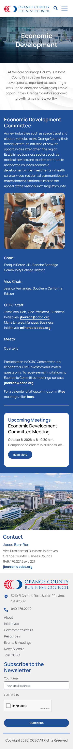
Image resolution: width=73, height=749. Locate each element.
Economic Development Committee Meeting (32, 429)
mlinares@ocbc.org (35, 327)
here (30, 396)
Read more (20, 454)
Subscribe (37, 723)
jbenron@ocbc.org (34, 317)
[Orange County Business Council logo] (27, 9)
